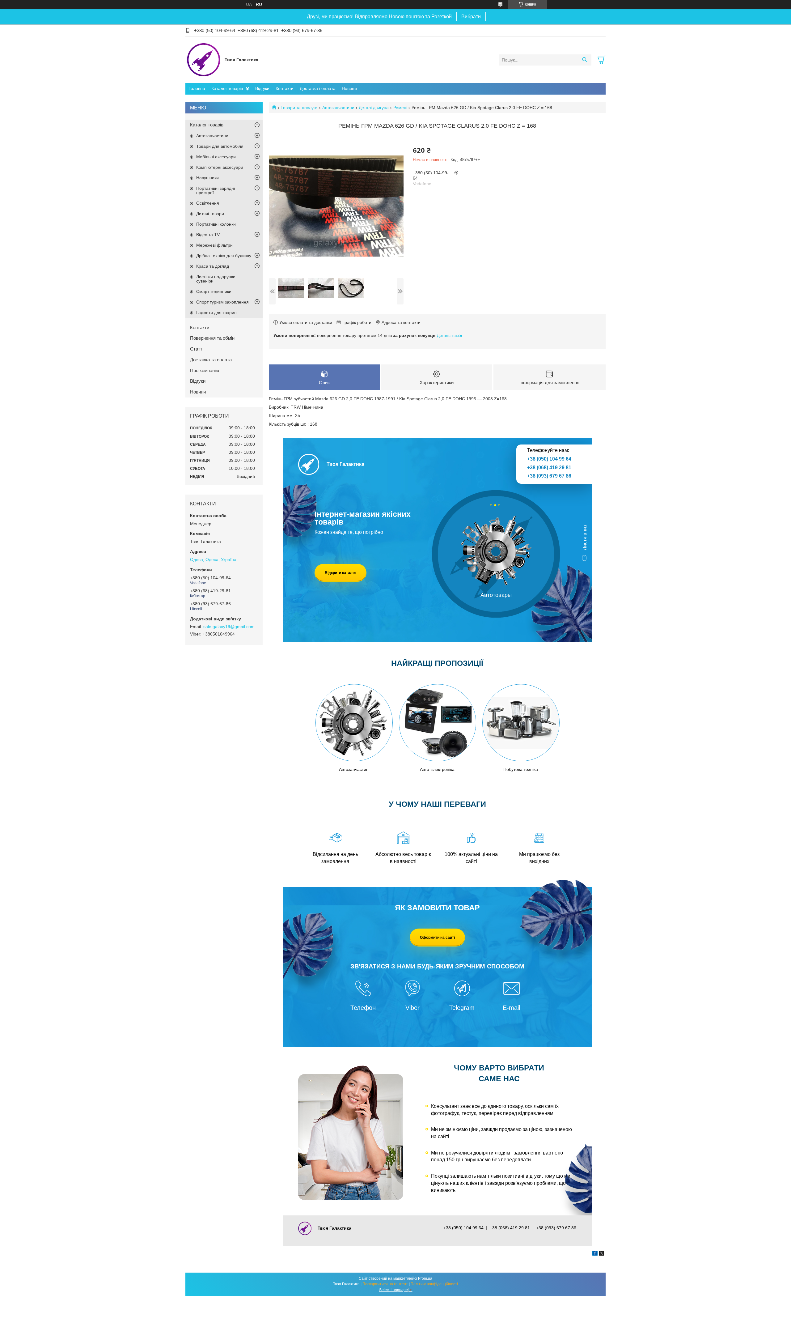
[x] (601, 1254)
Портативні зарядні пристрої (215, 190)
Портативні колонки (216, 224)
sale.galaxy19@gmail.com (229, 626)
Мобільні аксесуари (216, 156)
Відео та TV (208, 234)
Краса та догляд (212, 266)
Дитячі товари (210, 213)
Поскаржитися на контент (385, 1284)
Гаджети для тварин (216, 312)
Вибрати (471, 16)
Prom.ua (425, 1278)
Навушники (207, 177)
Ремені (400, 107)
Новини (349, 88)
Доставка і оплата (318, 88)
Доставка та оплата (211, 359)
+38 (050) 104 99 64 (549, 458)
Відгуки (262, 88)
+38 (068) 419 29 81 (549, 467)
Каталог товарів (227, 88)
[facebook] (595, 1254)
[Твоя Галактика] (203, 59)
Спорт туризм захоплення (222, 302)
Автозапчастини (338, 107)
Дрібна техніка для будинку (223, 255)
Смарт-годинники (213, 291)
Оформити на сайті (437, 937)
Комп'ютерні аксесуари (219, 167)
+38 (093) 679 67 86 (549, 475)
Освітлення (207, 203)
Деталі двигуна (374, 107)
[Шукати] (584, 60)
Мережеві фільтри (214, 245)
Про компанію (204, 370)
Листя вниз (584, 537)
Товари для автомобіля (219, 146)
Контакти (285, 88)
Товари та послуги (299, 107)
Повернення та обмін (212, 338)
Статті (196, 348)
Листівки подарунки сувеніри (215, 278)
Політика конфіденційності (434, 1284)
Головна (196, 88)
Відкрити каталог (340, 573)
